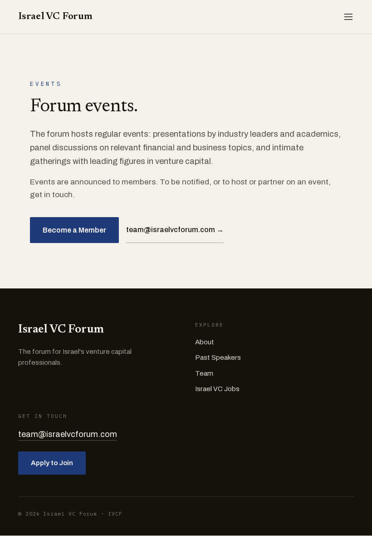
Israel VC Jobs (217, 388)
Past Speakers (218, 357)
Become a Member (74, 230)
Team (204, 373)
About (204, 342)
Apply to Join (52, 463)
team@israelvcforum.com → (175, 229)
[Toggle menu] (348, 17)
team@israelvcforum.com (67, 434)
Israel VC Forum (55, 17)
